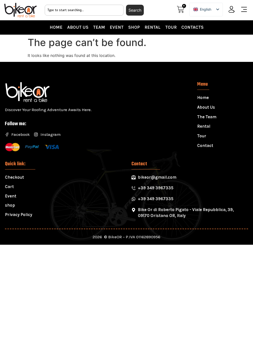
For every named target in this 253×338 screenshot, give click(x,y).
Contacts (192, 27)
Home (56, 27)
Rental (153, 27)
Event (117, 27)
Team (99, 27)
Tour (171, 27)
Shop (134, 27)
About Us (77, 27)
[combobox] (84, 10)
